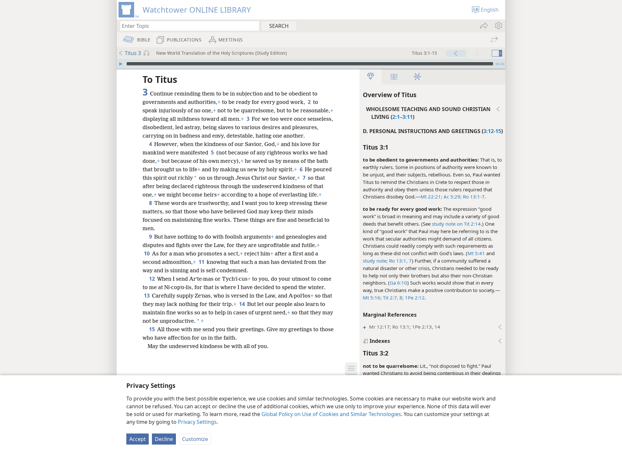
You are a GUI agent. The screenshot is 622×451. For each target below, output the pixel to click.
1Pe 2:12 (414, 297)
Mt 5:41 (476, 253)
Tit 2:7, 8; (393, 297)
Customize (195, 439)
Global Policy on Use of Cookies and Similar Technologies (331, 414)
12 (152, 278)
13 (147, 295)
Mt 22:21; (431, 196)
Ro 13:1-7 (473, 196)
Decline (164, 439)
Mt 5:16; (372, 297)
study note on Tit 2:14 (456, 223)
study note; (375, 260)
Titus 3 (133, 53)
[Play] (120, 63)
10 (147, 253)
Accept (137, 439)
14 (242, 304)
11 (202, 261)
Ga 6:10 (398, 282)
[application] (311, 64)
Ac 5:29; (452, 196)
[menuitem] (498, 25)
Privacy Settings (197, 421)
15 (152, 329)
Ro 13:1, (398, 260)
